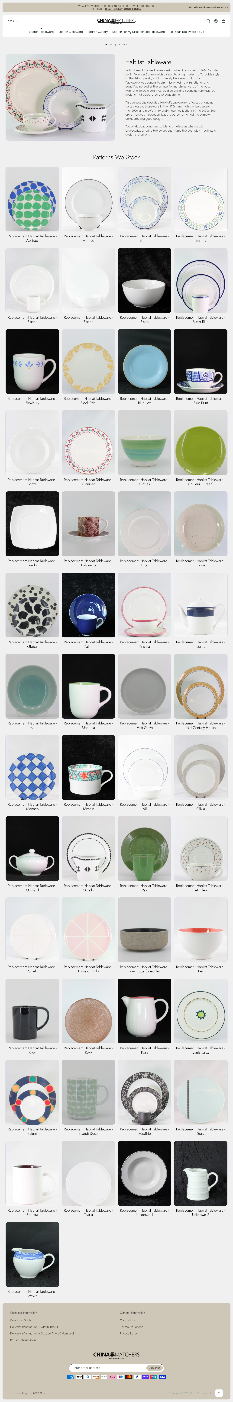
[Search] (208, 21)
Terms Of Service (131, 1327)
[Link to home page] (116, 1355)
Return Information (23, 1340)
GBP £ (11, 21)
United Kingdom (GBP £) (28, 1393)
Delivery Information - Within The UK (34, 1327)
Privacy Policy (129, 1333)
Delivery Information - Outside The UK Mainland (42, 1333)
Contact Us (127, 1320)
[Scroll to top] (219, 1393)
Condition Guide (20, 1320)
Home (109, 44)
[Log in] (215, 21)
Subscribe (154, 1367)
